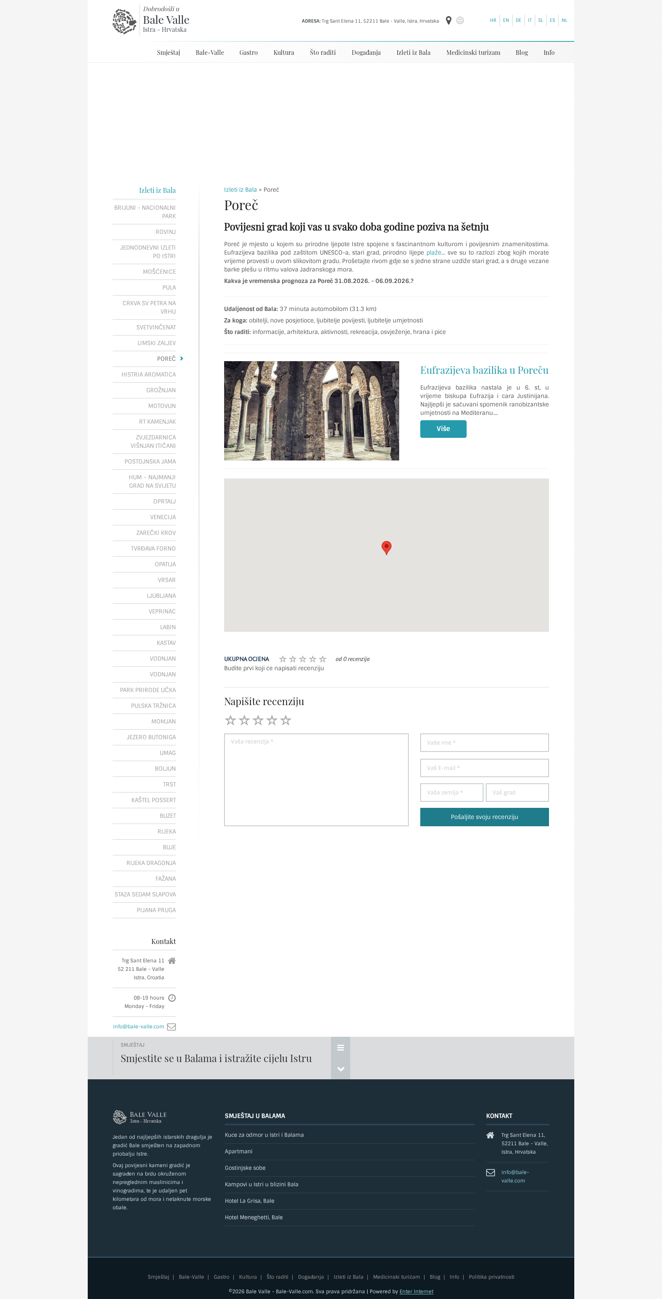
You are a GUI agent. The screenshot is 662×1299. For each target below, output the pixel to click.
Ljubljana (161, 596)
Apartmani (238, 1151)
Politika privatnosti (492, 1277)
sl (540, 20)
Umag (168, 753)
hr (493, 20)
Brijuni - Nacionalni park (145, 212)
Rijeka (166, 831)
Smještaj (168, 52)
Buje (169, 847)
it (530, 20)
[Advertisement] (331, 120)
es (552, 20)
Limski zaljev (157, 343)
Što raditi (323, 52)
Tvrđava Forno (153, 548)
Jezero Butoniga (151, 737)
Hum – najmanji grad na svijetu (152, 482)
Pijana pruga (156, 910)
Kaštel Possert (153, 800)
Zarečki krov (156, 533)
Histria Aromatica (148, 374)
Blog (522, 52)
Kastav (166, 643)
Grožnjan (161, 390)
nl (564, 20)
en (506, 20)
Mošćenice (159, 272)
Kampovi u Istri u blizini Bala (261, 1184)
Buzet (168, 816)
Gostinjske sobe (245, 1168)
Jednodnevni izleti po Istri (148, 252)
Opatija (165, 564)
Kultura (284, 52)
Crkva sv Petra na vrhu (149, 307)
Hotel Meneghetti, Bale (254, 1217)
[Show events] (340, 1047)
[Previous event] (340, 1068)
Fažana (166, 879)
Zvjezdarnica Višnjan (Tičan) (153, 442)
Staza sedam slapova (145, 894)
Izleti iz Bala (414, 52)
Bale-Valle (210, 52)
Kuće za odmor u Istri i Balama (264, 1135)
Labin (168, 627)
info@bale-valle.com (138, 1026)
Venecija (163, 517)
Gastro (248, 52)
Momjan (163, 721)
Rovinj (166, 232)
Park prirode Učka (148, 690)
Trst (169, 784)
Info (549, 52)
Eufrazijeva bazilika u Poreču (484, 370)
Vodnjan (163, 659)
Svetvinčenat (156, 327)
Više (443, 429)
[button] (387, 548)
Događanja (366, 52)
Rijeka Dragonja (151, 863)
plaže (433, 253)
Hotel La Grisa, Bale (249, 1201)
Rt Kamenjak (157, 422)
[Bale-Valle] (125, 21)
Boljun (165, 769)
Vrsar (167, 580)
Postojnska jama (150, 461)
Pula (169, 287)
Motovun (162, 406)
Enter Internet (416, 1291)
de (518, 20)
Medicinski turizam (473, 52)
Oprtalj (164, 501)
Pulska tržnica (153, 706)
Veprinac (162, 611)
